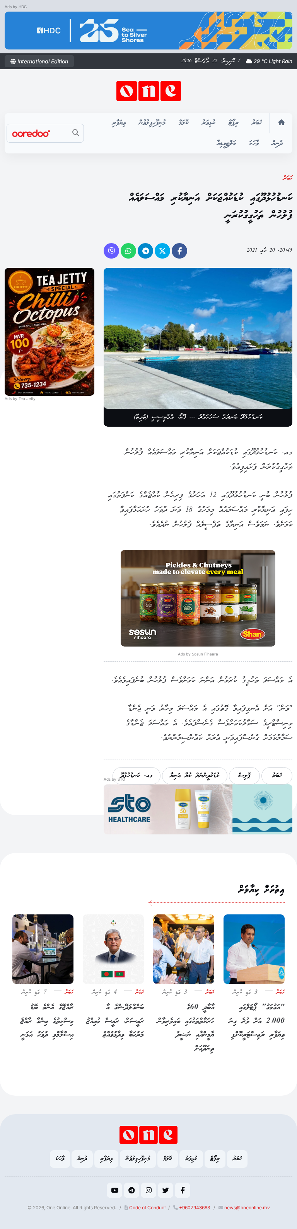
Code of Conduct (147, 1207)
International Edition (42, 61)
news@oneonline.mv (247, 1207)
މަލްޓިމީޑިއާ (226, 143)
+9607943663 (194, 1207)
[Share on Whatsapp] (128, 251)
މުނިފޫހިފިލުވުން (152, 122)
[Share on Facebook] (179, 251)
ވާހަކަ (254, 143)
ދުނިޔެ (277, 143)
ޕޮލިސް (244, 776)
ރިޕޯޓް (234, 122)
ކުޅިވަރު (208, 122)
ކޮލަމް (184, 122)
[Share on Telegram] (145, 251)
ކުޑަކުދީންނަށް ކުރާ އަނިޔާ (194, 776)
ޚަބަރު (257, 122)
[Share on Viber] (111, 251)
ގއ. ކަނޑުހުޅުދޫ (136, 776)
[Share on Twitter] (162, 251)
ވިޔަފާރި (119, 122)
